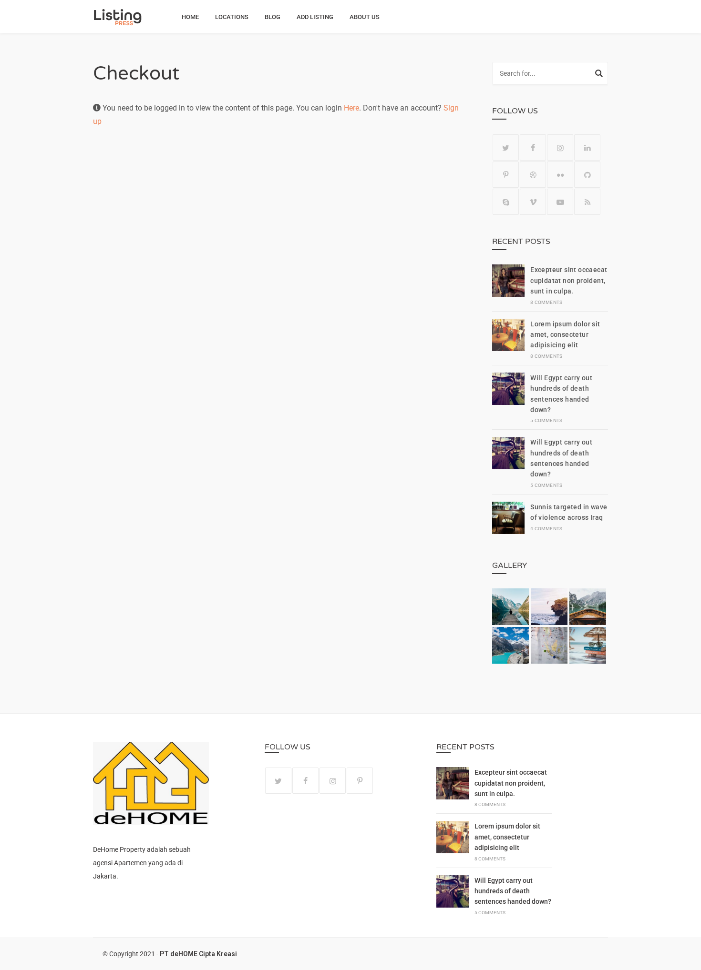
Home (190, 16)
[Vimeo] (533, 202)
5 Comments (546, 420)
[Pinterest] (506, 175)
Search (599, 75)
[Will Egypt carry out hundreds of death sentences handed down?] (508, 398)
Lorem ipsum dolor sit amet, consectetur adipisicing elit (565, 334)
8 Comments (546, 302)
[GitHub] (587, 175)
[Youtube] (560, 202)
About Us (365, 16)
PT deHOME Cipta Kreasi (198, 954)
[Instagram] (560, 147)
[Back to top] (691, 960)
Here (351, 107)
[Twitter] (506, 147)
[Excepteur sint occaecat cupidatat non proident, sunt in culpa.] (508, 284)
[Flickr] (560, 175)
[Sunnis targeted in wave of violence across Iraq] (508, 519)
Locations (231, 16)
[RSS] (587, 202)
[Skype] (506, 202)
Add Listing (315, 16)
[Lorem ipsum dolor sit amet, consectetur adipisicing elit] (508, 339)
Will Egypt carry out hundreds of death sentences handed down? (512, 891)
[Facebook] (533, 147)
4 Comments (546, 528)
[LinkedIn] (587, 147)
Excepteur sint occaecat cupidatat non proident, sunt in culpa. (568, 280)
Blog (272, 16)
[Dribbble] (533, 175)
